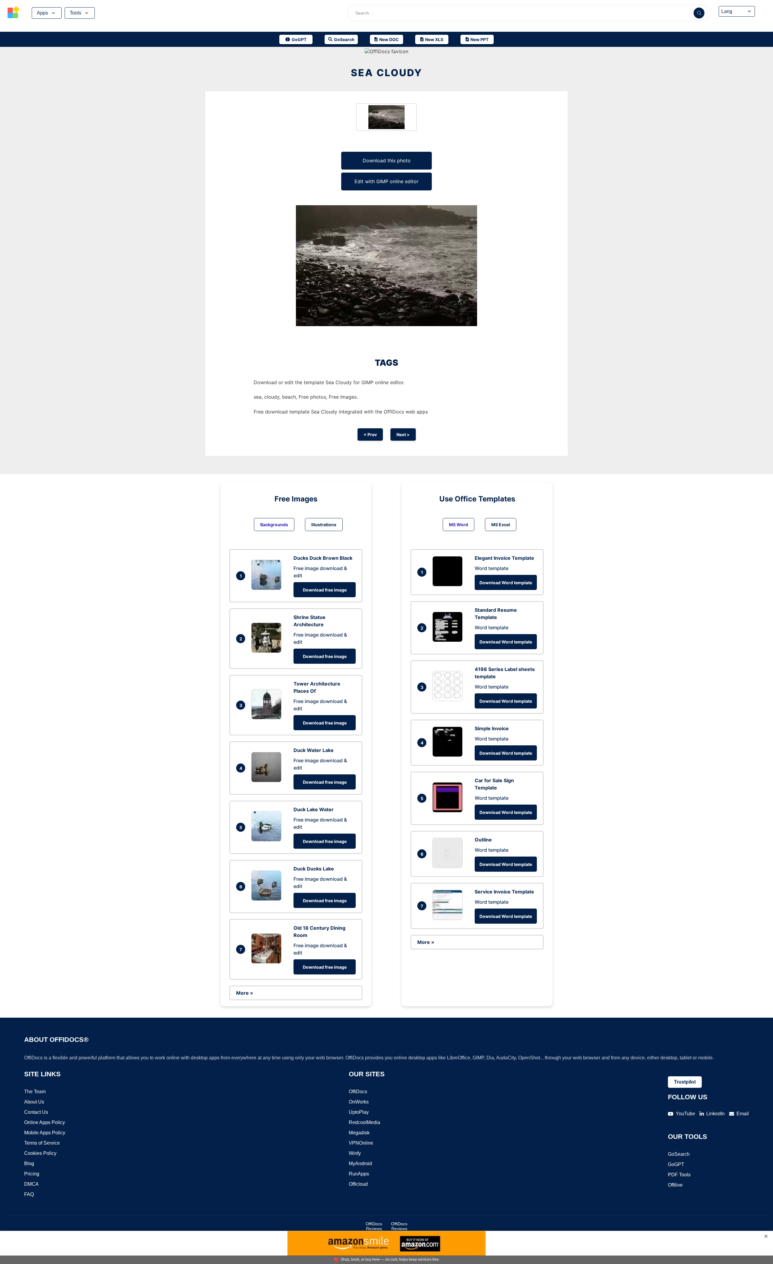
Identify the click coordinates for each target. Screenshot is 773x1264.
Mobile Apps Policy (44, 1132)
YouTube (685, 1113)
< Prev (370, 434)
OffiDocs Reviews (374, 1226)
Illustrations (323, 524)
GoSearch (679, 1154)
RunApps (359, 1173)
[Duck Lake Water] (267, 840)
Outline (483, 840)
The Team (35, 1091)
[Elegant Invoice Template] (449, 585)
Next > (403, 434)
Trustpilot (685, 1081)
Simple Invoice (492, 728)
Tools (75, 12)
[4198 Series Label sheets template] (449, 699)
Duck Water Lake (313, 750)
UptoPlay (359, 1112)
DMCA (31, 1184)
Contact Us (36, 1112)
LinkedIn (715, 1113)
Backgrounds (274, 524)
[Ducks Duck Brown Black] (267, 588)
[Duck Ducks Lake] (267, 899)
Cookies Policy (40, 1153)
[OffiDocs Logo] (13, 13)
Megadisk (359, 1132)
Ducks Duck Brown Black (322, 558)
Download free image (325, 589)
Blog (29, 1163)
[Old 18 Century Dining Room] (267, 962)
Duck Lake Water (313, 809)
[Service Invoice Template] (449, 918)
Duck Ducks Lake (313, 869)
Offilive (675, 1185)
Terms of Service (42, 1143)
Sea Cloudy (386, 73)
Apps (42, 12)
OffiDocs (358, 1091)
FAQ (29, 1194)
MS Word (458, 524)
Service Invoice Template (504, 892)
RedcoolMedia (364, 1122)
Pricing (31, 1173)
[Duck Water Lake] (267, 780)
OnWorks (359, 1101)
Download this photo (387, 160)
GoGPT (676, 1164)
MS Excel (500, 524)
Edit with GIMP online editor (386, 181)
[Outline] (449, 866)
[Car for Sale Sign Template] (449, 811)
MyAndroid (360, 1163)
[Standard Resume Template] (449, 640)
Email (742, 1113)
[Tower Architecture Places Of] (267, 718)
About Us (34, 1101)
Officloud (358, 1184)
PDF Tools (679, 1174)
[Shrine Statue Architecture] (267, 651)
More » (244, 993)
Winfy (355, 1153)
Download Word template (506, 582)
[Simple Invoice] (449, 755)
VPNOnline (361, 1143)
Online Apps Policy (44, 1122)
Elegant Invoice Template (504, 558)
